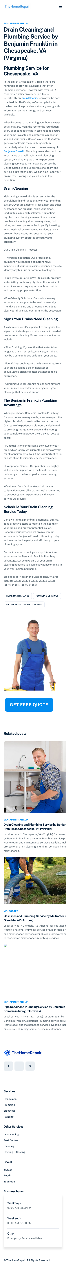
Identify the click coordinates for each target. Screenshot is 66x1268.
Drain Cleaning (30, 98)
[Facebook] (8, 1066)
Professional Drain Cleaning (24, 605)
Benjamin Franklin (16, 23)
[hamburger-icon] (60, 6)
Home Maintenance (17, 596)
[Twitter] (19, 1066)
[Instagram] (30, 1066)
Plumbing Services (47, 596)
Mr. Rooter (11, 911)
